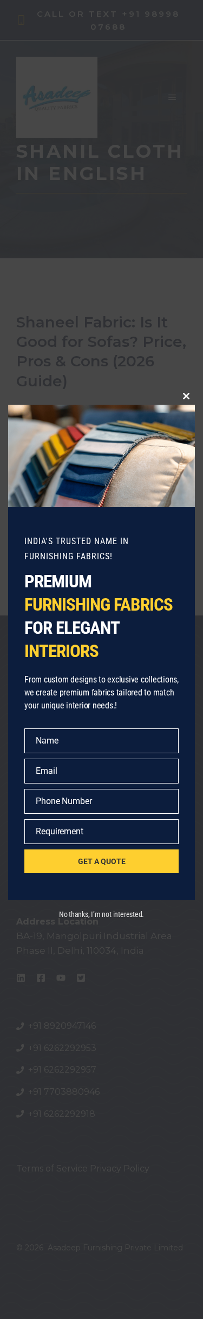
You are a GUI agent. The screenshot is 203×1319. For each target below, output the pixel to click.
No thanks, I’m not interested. (101, 914)
